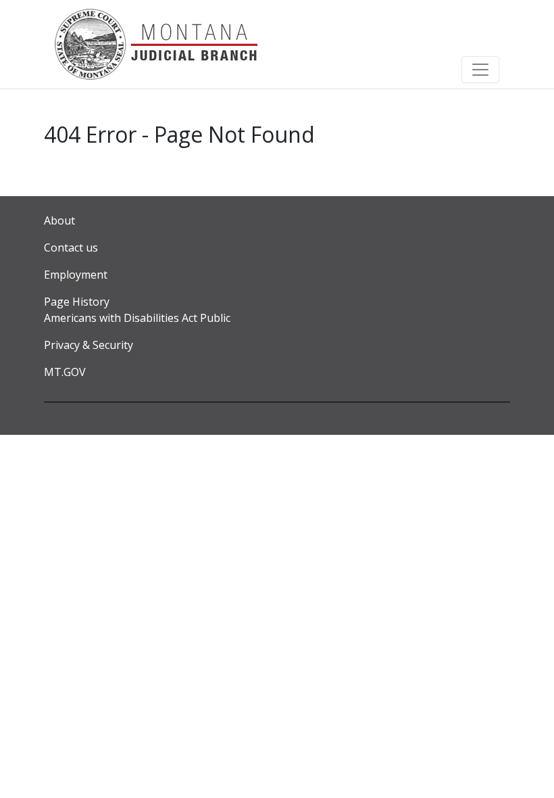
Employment (75, 274)
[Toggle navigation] (480, 69)
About (59, 220)
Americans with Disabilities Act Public (137, 317)
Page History (76, 301)
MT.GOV (65, 372)
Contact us (71, 247)
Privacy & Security (88, 344)
